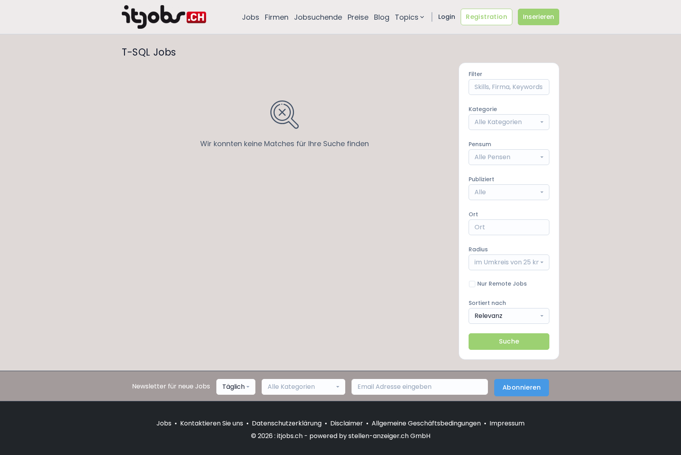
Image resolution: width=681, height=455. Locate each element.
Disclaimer (346, 423)
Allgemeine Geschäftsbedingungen (426, 423)
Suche (509, 341)
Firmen (276, 17)
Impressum (507, 423)
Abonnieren (521, 387)
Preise (358, 17)
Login (446, 16)
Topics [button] (407, 17)
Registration (486, 16)
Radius (478, 249)
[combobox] (509, 122)
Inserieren (538, 16)
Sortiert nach (487, 303)
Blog (381, 17)
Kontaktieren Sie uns (211, 423)
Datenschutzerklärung (287, 423)
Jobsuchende (318, 17)
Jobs (250, 17)
